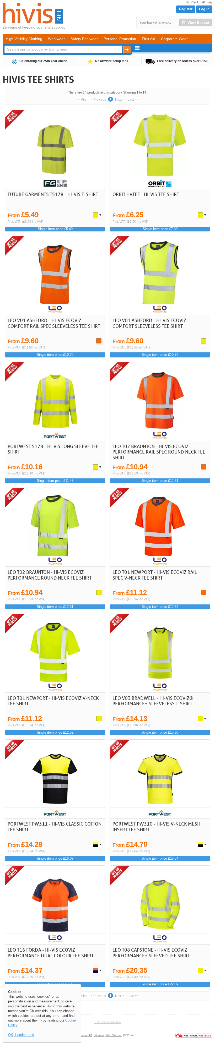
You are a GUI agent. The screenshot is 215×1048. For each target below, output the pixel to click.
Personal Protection (120, 39)
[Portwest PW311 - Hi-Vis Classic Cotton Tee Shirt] (55, 779)
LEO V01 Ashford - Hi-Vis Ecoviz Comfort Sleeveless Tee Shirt (149, 323)
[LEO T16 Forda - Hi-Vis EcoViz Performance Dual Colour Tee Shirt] (55, 905)
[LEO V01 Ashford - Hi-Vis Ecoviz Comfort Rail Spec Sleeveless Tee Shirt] (55, 275)
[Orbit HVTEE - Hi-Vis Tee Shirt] (160, 149)
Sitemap (99, 1035)
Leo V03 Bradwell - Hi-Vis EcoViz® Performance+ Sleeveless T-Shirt (152, 701)
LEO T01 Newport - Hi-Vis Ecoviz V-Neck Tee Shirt (53, 701)
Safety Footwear (84, 39)
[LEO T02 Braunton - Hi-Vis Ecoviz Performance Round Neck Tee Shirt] (55, 527)
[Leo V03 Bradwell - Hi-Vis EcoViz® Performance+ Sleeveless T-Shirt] (160, 653)
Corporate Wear (174, 39)
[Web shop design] (193, 1035)
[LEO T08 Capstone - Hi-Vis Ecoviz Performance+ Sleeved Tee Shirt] (160, 905)
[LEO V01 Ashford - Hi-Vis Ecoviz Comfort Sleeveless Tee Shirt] (160, 275)
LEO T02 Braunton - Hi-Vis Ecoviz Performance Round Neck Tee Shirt (50, 575)
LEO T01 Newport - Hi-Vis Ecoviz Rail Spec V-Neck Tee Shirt (154, 575)
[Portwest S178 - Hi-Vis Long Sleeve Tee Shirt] (55, 401)
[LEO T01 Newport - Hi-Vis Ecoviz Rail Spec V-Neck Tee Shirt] (160, 527)
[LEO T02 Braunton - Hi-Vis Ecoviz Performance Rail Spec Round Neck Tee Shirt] (160, 401)
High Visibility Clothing (24, 39)
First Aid (148, 39)
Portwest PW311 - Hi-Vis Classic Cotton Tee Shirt (54, 826)
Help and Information (107, 1022)
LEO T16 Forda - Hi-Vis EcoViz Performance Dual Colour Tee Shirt (51, 952)
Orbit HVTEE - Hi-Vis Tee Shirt (145, 194)
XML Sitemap (113, 1035)
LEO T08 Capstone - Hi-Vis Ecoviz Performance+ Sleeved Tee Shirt (151, 952)
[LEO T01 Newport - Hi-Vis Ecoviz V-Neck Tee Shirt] (55, 653)
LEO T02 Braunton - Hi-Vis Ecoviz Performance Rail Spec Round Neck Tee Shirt (158, 451)
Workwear (56, 39)
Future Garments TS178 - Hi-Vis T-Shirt (53, 194)
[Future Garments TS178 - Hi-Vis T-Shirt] (55, 149)
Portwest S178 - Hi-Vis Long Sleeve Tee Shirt (53, 449)
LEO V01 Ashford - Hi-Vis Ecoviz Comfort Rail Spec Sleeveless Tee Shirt (54, 323)
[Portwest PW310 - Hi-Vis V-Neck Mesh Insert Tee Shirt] (160, 779)
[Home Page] (33, 13)
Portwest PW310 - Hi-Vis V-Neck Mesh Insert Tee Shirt (156, 826)
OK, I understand (21, 1035)
